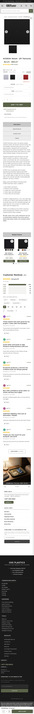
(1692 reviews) (14, 64)
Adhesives (4, 619)
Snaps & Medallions (6, 610)
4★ (12, 307)
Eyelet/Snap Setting (6, 624)
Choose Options (9, 261)
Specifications (17, 129)
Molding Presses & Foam (8, 628)
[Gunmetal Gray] (25, 250)
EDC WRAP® (5, 587)
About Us (6, 646)
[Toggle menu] (2, 6)
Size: (17, 91)
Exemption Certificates (10, 653)
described (7, 303)
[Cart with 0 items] (31, 5)
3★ (16, 307)
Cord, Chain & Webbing (7, 602)
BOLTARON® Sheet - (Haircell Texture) (23, 253)
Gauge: (17, 84)
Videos (17, 138)
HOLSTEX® (4, 591)
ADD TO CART (22, 711)
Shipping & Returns (9, 516)
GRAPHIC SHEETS (6, 589)
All (4, 307)
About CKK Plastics (8, 521)
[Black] (6, 250)
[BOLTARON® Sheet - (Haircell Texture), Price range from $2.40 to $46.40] (23, 244)
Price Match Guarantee (9, 519)
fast (6, 299)
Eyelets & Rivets (6, 604)
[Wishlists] (26, 5)
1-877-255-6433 (9, 499)
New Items (6, 511)
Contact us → (8, 502)
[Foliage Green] (10, 250)
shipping (13, 299)
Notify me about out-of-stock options (10, 109)
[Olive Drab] (12, 250)
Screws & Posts (5, 608)
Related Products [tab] (17, 234)
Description (17, 124)
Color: (17, 72)
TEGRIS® (4, 595)
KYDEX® (4, 593)
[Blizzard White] (20, 250)
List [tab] (23, 72)
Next (29, 249)
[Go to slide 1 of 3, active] (13, 263)
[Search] (31, 11)
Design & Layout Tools (7, 621)
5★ (8, 307)
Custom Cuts (17, 133)
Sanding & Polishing (6, 630)
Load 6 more (17, 451)
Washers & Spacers (6, 611)
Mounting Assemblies (7, 606)
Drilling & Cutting (6, 623)
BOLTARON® (5, 583)
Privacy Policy (7, 524)
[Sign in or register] (21, 5)
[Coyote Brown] (8, 250)
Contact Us (7, 642)
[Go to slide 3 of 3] (18, 263)
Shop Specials (7, 514)
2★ (21, 307)
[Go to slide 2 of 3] (16, 263)
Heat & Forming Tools (7, 626)
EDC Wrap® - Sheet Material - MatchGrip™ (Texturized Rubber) (9, 253)
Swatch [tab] (28, 72)
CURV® (3, 585)
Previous (3, 249)
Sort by (4, 310)
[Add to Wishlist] (31, 18)
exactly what (16, 303)
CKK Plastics (17, 562)
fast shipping (23, 299)
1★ (24, 307)
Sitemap (6, 656)
